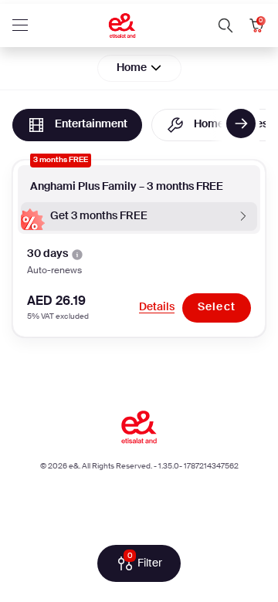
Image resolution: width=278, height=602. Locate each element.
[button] (225, 25)
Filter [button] (144, 561)
